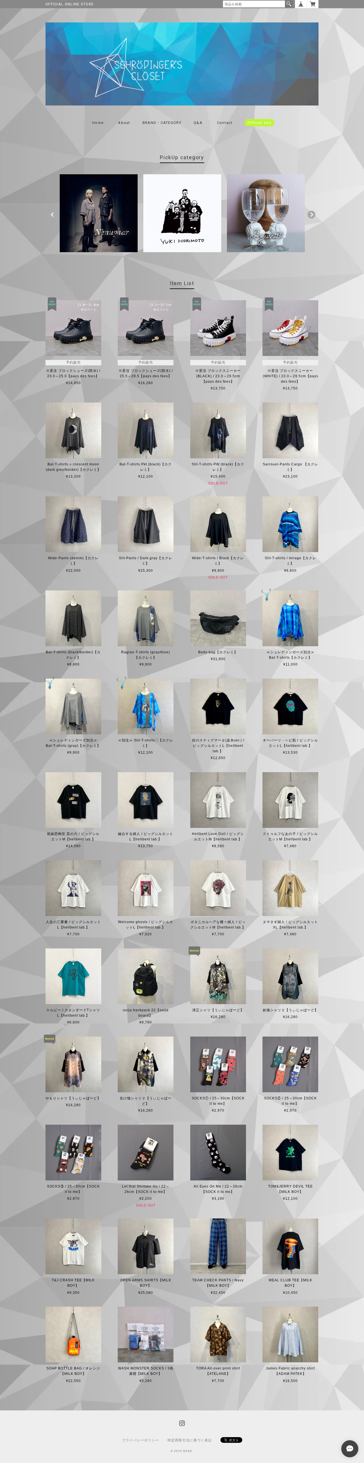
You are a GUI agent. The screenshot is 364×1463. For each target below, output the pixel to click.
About (124, 123)
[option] (99, 213)
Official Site (259, 123)
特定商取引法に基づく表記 (189, 1440)
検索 (289, 4)
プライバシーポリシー (140, 1440)
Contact (224, 123)
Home (98, 123)
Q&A (198, 123)
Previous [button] (52, 214)
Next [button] (311, 214)
